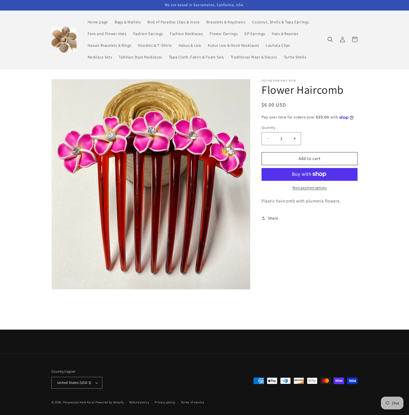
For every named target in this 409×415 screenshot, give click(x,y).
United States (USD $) (74, 382)
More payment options (309, 187)
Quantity (268, 127)
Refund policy (139, 402)
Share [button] (273, 218)
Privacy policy (165, 402)
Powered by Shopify (109, 402)
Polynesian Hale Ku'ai (79, 402)
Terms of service (192, 402)
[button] (330, 39)
